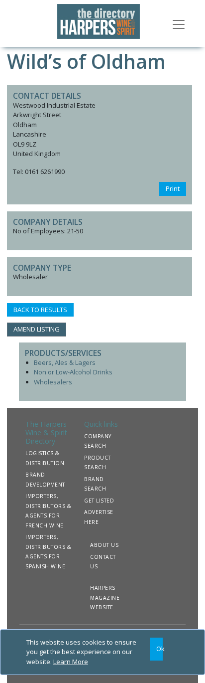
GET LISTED (99, 500)
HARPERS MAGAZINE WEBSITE (104, 597)
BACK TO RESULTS (40, 309)
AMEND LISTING (36, 329)
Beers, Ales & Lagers (65, 362)
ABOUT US (104, 544)
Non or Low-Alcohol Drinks (73, 371)
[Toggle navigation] (178, 23)
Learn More (70, 661)
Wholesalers (53, 381)
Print (173, 188)
